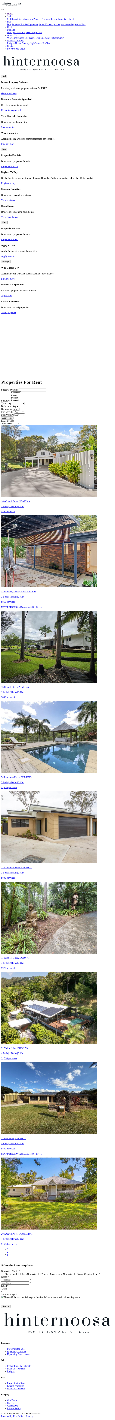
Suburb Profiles (42, 43)
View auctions (8, 200)
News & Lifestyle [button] (15, 40)
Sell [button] (9, 16)
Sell (9, 19)
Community (58, 38)
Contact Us (12, 1405)
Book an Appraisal (16, 1368)
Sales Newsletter (29, 1274)
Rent (9, 27)
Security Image (9, 1294)
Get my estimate (8, 93)
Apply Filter (7, 418)
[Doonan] (16, 398)
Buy (9, 24)
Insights (11, 43)
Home (10, 13)
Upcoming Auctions (61, 24)
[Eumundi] (16, 400)
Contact (11, 46)
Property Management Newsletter (57, 1274)
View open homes (9, 217)
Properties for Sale (16, 1349)
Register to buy (8, 183)
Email (5, 1286)
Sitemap (29, 1416)
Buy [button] (9, 21)
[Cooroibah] (16, 393)
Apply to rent (7, 256)
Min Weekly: (7, 412)
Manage (11, 32)
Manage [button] (11, 29)
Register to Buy (78, 24)
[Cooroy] (16, 395)
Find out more (8, 144)
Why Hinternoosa (15, 38)
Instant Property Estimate (63, 19)
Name (5, 1277)
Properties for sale (9, 166)
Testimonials (40, 38)
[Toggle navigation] (2, 9)
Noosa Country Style (25, 43)
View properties (8, 312)
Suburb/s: (5, 400)
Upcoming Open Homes (40, 24)
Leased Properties (15, 1386)
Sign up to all (11, 1274)
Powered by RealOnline (12, 1416)
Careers (49, 38)
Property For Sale (20, 24)
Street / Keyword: (9, 389)
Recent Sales (17, 19)
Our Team (29, 38)
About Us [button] (11, 35)
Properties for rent (9, 239)
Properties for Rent (16, 1383)
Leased (18, 32)
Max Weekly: (7, 414)
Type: (4, 403)
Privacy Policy (14, 1408)
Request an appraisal (32, 32)
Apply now (6, 295)
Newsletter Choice (11, 1271)
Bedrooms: (6, 406)
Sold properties (8, 127)
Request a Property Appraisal (37, 19)
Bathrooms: (6, 409)
